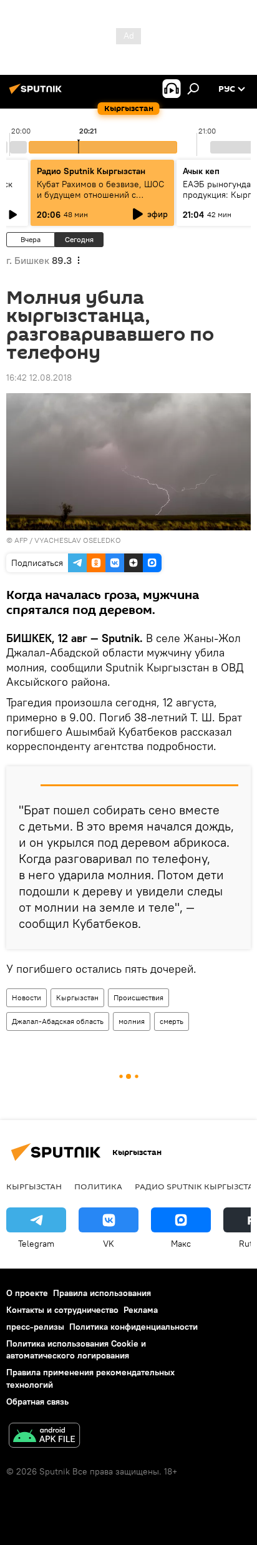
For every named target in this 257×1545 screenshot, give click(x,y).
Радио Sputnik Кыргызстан (91, 171)
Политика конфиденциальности (133, 1326)
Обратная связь (37, 1401)
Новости (26, 997)
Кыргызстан (77, 997)
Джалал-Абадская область (58, 1021)
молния (132, 1021)
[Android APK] (44, 1437)
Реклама (141, 1309)
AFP (20, 540)
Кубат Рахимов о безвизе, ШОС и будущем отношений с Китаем (100, 194)
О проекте (27, 1293)
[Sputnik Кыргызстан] (37, 93)
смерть (171, 1021)
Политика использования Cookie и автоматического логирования (76, 1349)
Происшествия (138, 997)
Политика (98, 1186)
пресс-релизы (35, 1326)
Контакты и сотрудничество (62, 1309)
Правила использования (102, 1293)
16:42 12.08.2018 (39, 377)
